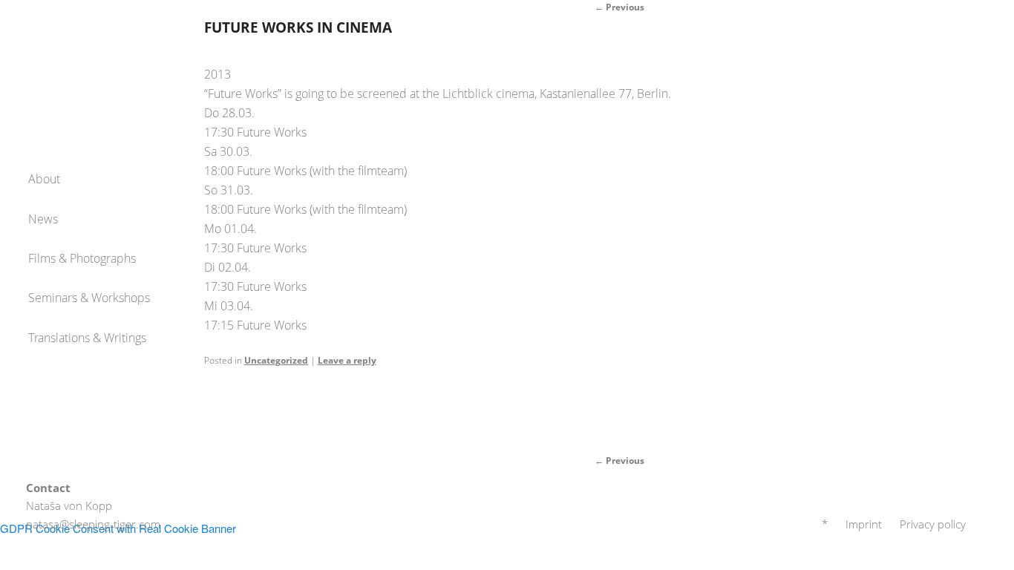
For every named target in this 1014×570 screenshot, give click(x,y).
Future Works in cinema (298, 27)
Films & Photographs (82, 258)
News (43, 219)
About (44, 179)
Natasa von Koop (89, 52)
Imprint (863, 524)
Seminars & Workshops (89, 297)
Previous (619, 460)
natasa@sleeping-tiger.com (93, 524)
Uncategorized (276, 360)
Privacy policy (933, 524)
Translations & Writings (87, 338)
